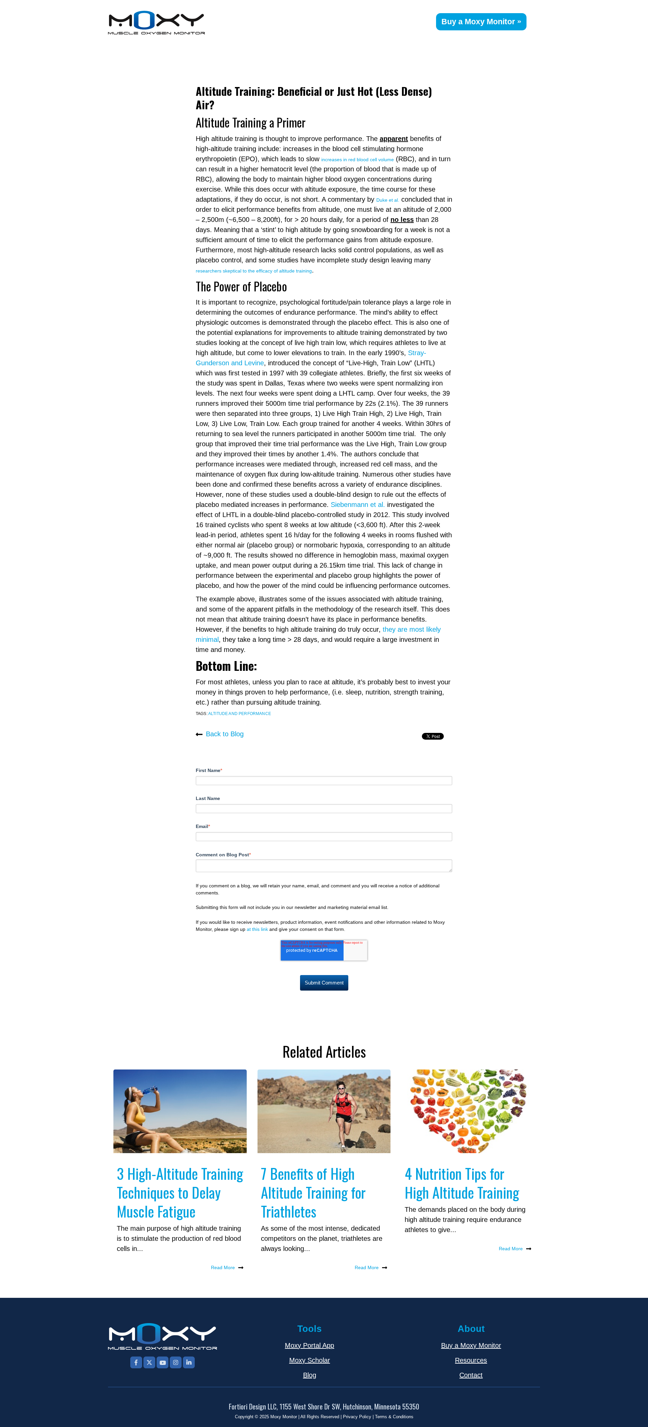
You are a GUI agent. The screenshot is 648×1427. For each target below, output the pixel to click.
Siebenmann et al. (358, 504)
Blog (309, 1375)
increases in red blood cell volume (357, 159)
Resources (471, 1360)
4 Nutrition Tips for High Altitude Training (462, 1183)
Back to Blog (225, 734)
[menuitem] (431, 18)
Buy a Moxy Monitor (478, 21)
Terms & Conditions (394, 1416)
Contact (471, 1375)
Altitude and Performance (239, 713)
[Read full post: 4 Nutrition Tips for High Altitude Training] (468, 1111)
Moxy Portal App (309, 1345)
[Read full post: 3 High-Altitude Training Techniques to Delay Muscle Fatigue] (180, 1111)
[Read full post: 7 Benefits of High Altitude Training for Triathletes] (324, 1111)
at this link (257, 929)
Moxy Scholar (309, 1360)
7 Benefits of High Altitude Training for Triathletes (313, 1192)
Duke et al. (387, 200)
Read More (223, 1267)
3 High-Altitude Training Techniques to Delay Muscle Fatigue (180, 1192)
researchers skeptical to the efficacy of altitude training (254, 271)
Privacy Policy (357, 1416)
